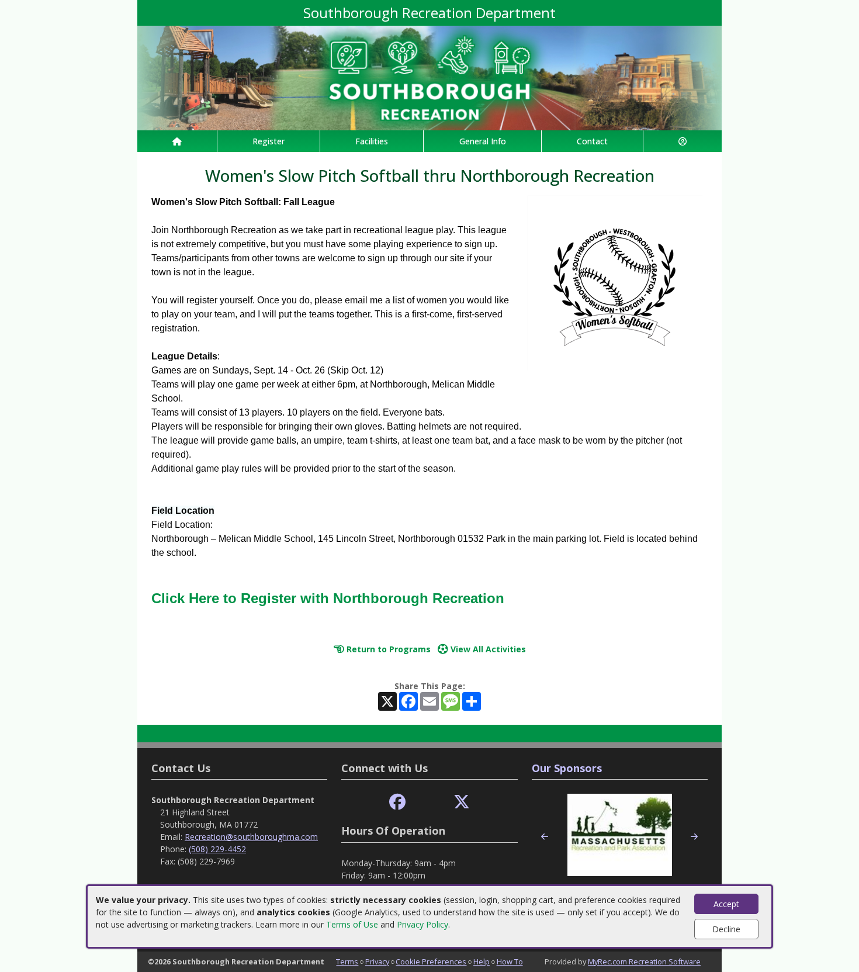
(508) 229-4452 (217, 849)
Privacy (377, 961)
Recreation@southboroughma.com (251, 836)
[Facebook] (397, 802)
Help (481, 961)
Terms (347, 961)
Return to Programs (387, 649)
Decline (726, 929)
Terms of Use (352, 924)
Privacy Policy (422, 924)
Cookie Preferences (431, 961)
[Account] (682, 141)
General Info (482, 141)
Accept (726, 903)
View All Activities (487, 649)
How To (510, 961)
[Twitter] (461, 802)
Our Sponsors (567, 768)
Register (268, 141)
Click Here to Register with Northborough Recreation (327, 598)
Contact (592, 141)
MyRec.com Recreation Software (644, 961)
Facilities (371, 141)
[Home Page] (177, 141)
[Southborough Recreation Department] (429, 76)
